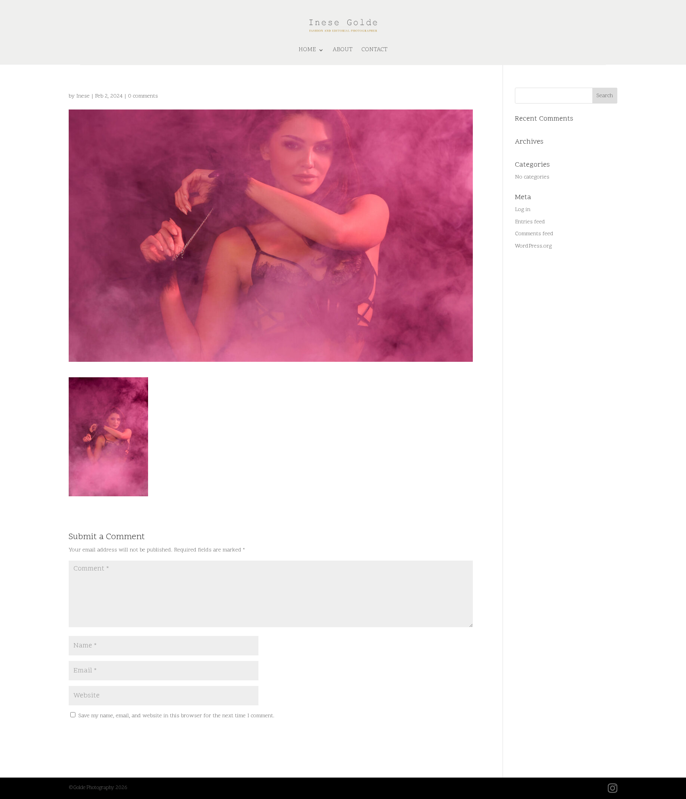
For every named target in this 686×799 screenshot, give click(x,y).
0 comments (143, 96)
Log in (522, 209)
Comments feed (534, 234)
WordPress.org (533, 246)
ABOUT (343, 50)
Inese (83, 96)
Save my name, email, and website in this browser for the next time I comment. (176, 716)
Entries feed (530, 222)
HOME (307, 50)
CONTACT (374, 50)
